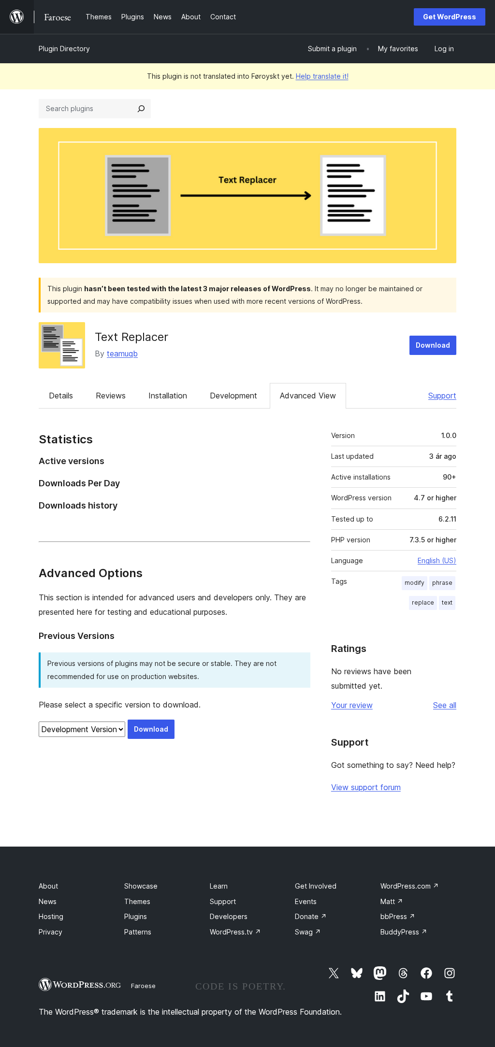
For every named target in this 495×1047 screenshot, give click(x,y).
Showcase (141, 886)
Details (61, 395)
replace (423, 602)
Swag (308, 932)
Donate (311, 916)
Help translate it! (322, 76)
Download (433, 345)
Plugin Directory (64, 48)
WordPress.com (409, 886)
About (48, 886)
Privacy (50, 932)
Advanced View (308, 395)
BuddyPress (403, 932)
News (48, 901)
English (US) (437, 560)
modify (414, 582)
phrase (442, 582)
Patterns (137, 932)
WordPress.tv (235, 932)
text (447, 602)
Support (442, 395)
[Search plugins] (141, 108)
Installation (167, 395)
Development (233, 395)
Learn (219, 886)
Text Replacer (131, 337)
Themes (137, 901)
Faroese (143, 986)
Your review (352, 705)
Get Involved (315, 886)
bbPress (397, 916)
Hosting (51, 916)
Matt (391, 901)
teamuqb (122, 353)
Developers (229, 916)
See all (444, 705)
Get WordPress (449, 17)
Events (306, 901)
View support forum (366, 787)
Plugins (135, 916)
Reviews (111, 395)
